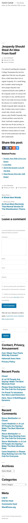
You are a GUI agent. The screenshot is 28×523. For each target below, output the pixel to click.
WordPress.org (9, 507)
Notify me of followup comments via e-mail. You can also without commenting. (13, 297)
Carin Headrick (9, 423)
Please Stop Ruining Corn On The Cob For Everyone (14, 388)
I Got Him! (7, 165)
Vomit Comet (7, 3)
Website (4, 277)
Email (3, 268)
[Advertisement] (14, 23)
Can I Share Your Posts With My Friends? (12, 354)
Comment (5, 237)
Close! (5, 376)
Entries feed (7, 501)
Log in (4, 498)
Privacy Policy (8, 361)
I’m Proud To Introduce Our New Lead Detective (13, 393)
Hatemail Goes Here (11, 358)
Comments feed (9, 504)
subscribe (16, 297)
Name (3, 258)
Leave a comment (9, 62)
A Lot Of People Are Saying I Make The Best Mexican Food (13, 381)
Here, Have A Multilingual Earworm (14, 399)
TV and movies (22, 187)
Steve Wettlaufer (8, 58)
